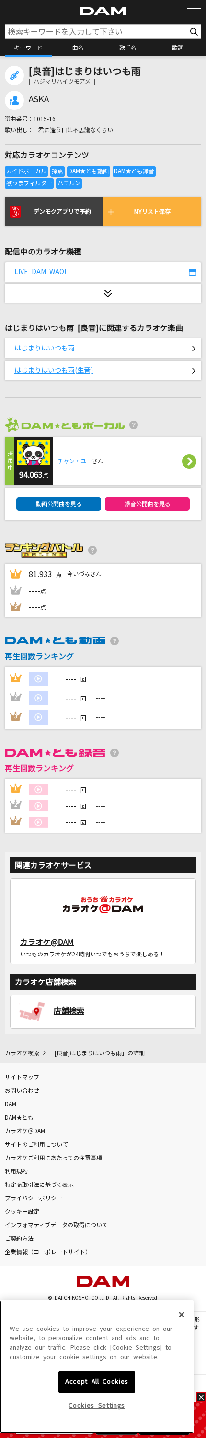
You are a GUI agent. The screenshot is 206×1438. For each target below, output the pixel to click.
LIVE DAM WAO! (40, 271)
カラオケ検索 (22, 1053)
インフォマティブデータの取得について (56, 1225)
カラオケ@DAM (47, 942)
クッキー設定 (22, 1212)
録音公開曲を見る (148, 504)
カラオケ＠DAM (25, 1131)
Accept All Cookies (96, 1381)
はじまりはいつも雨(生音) (53, 370)
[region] (97, 1367)
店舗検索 (69, 1011)
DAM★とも (19, 1118)
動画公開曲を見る (59, 504)
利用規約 (16, 1171)
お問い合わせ (22, 1091)
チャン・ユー (74, 461)
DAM (10, 1104)
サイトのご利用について (36, 1145)
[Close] (181, 1314)
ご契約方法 (19, 1239)
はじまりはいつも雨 (44, 348)
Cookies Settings (97, 1405)
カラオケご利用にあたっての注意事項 (53, 1158)
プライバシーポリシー (33, 1198)
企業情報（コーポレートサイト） (48, 1252)
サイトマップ (22, 1077)
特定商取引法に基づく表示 (39, 1185)
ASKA (39, 99)
